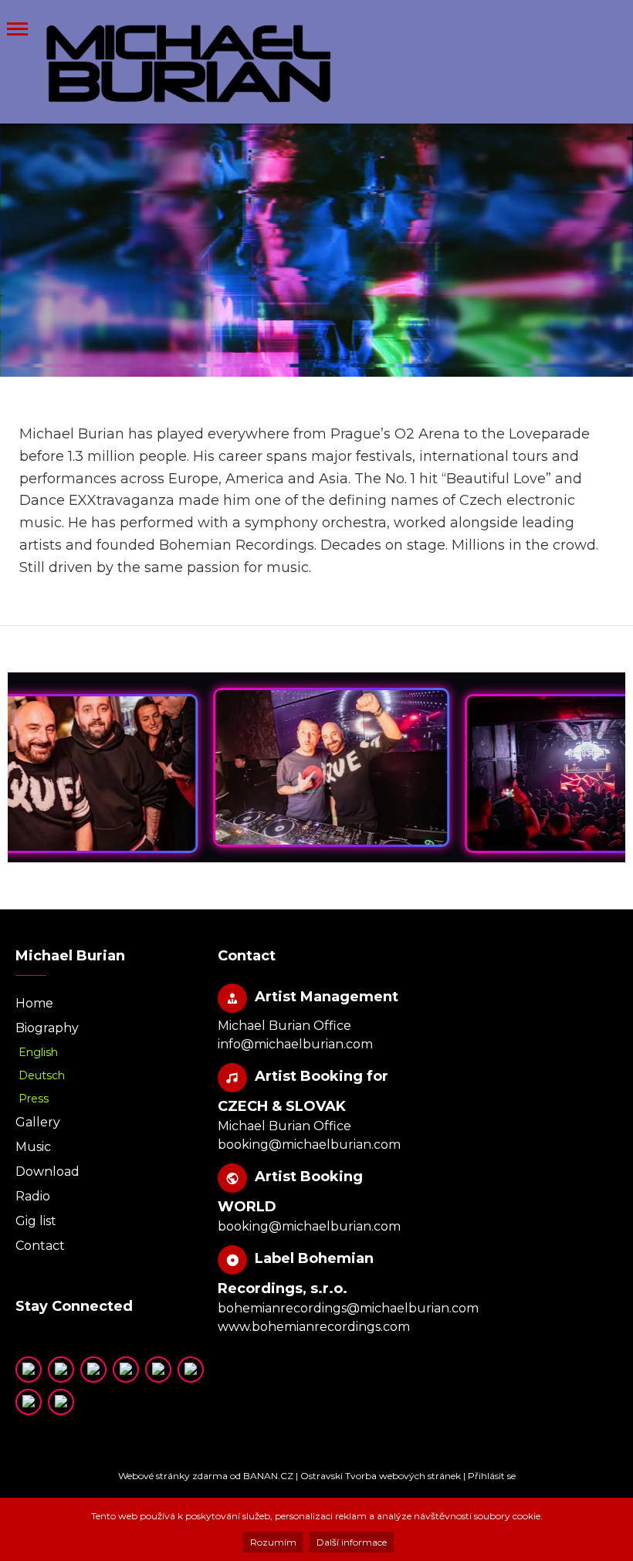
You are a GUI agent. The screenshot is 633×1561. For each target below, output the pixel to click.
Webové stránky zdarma (173, 1475)
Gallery (37, 1122)
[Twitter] (61, 1369)
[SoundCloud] (126, 1369)
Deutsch (42, 1075)
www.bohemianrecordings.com (314, 1326)
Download (47, 1171)
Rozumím (273, 1542)
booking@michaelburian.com (309, 1144)
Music (33, 1146)
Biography (47, 1028)
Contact (40, 1245)
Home (34, 1003)
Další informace (351, 1542)
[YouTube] (28, 1369)
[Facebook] (28, 1402)
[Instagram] (191, 1369)
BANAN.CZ (268, 1475)
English (38, 1052)
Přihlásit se (492, 1475)
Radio (32, 1196)
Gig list (35, 1221)
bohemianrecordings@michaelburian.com (348, 1308)
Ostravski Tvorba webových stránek (380, 1475)
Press (34, 1099)
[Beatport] (61, 1402)
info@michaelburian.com (295, 1044)
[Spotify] (93, 1369)
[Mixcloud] (158, 1369)
